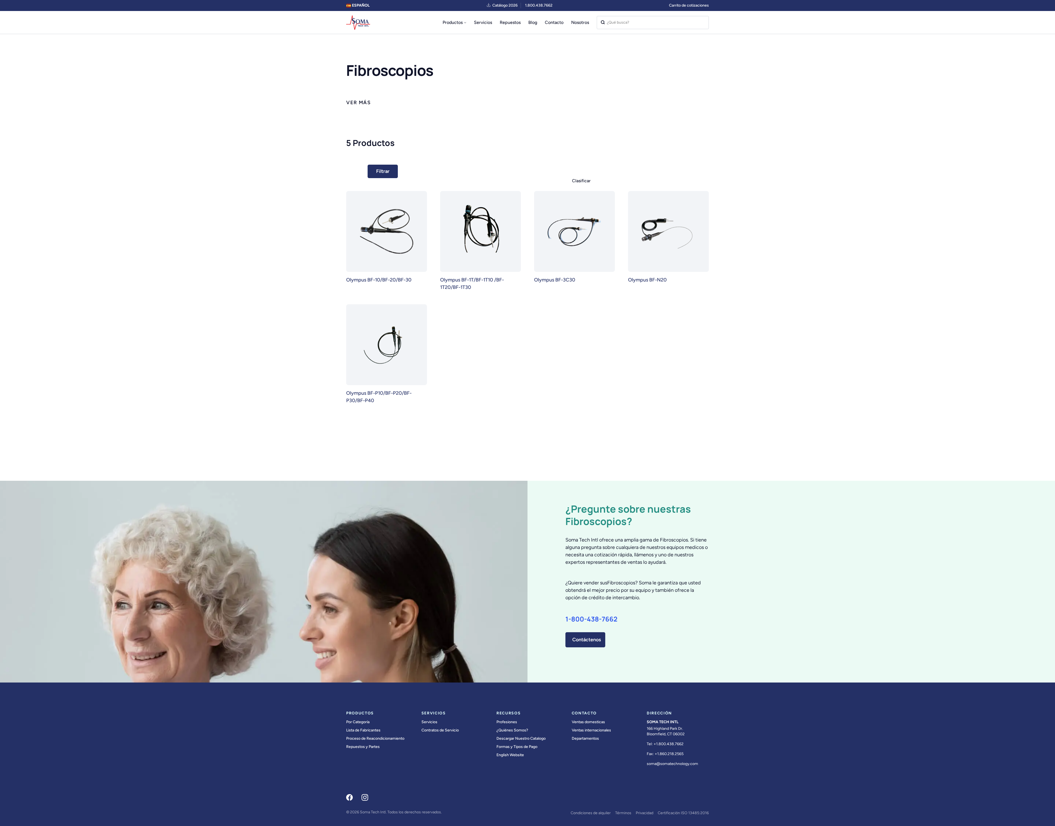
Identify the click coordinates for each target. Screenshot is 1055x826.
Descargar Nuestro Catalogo (521, 738)
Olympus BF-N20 (647, 280)
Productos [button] (453, 22)
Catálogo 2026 (505, 5)
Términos (623, 813)
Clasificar (581, 180)
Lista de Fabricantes (363, 730)
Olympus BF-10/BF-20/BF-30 (379, 280)
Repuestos (510, 22)
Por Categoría (358, 722)
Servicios (483, 22)
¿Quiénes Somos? (512, 730)
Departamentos (585, 738)
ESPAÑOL (360, 5)
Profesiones (506, 722)
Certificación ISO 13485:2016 (683, 813)
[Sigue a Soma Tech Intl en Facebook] (349, 797)
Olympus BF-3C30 (554, 280)
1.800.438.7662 (539, 5)
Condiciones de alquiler (591, 813)
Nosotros (580, 22)
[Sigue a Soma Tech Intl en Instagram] (365, 797)
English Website (510, 755)
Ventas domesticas (588, 722)
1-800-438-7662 (591, 619)
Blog (532, 22)
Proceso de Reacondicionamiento (375, 738)
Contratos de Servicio (440, 730)
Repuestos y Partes (363, 746)
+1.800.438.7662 (669, 744)
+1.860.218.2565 (669, 754)
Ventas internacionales (591, 730)
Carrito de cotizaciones (689, 5)
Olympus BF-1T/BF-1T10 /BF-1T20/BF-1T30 (472, 283)
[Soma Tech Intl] (358, 22)
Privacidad (644, 813)
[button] (358, 102)
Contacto (554, 22)
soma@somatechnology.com (672, 763)
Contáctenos (586, 640)
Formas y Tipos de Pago (516, 746)
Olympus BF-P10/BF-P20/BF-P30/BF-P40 (379, 397)
